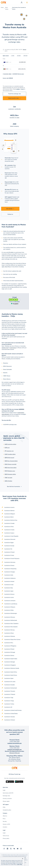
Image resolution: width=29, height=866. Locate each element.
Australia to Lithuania (9, 600)
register (18, 89)
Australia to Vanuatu (9, 717)
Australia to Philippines (10, 646)
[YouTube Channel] (17, 848)
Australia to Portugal (9, 652)
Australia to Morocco (9, 617)
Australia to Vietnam (9, 720)
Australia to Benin (9, 517)
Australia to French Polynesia (11, 558)
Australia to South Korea (10, 675)
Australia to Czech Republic (11, 536)
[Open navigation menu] (27, 2)
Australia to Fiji (8, 549)
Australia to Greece (9, 565)
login (6, 239)
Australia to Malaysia (9, 607)
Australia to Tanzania (9, 691)
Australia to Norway (9, 630)
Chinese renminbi (10, 464)
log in (22, 89)
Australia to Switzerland (10, 688)
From (4, 58)
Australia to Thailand (9, 694)
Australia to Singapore (10, 665)
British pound (9, 457)
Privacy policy (6, 838)
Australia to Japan (8, 591)
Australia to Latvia (9, 597)
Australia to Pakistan (9, 636)
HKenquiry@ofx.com (14, 753)
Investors (5, 827)
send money (13, 348)
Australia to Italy (8, 588)
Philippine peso (10, 471)
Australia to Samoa (9, 655)
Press (4, 818)
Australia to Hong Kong (10, 568)
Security (5, 821)
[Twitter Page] (11, 848)
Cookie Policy (19, 864)
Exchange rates (6, 795)
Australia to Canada (9, 523)
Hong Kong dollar (10, 467)
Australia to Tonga (9, 701)
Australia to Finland (9, 552)
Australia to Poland (9, 649)
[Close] (22, 858)
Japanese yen (9, 451)
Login (4, 790)
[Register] (21, 2)
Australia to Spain (8, 678)
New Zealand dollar (11, 461)
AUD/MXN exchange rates (10, 424)
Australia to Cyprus (9, 533)
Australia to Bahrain (9, 510)
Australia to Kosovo (9, 594)
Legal (4, 833)
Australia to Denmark (9, 539)
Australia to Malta (9, 610)
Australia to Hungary (9, 572)
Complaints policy (7, 810)
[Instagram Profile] (21, 848)
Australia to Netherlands (10, 620)
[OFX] (3, 2)
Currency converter (7, 798)
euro (7, 447)
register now (5, 348)
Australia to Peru (8, 642)
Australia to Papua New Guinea (12, 639)
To (3, 65)
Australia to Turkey (9, 704)
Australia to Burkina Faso (10, 520)
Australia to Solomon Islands (11, 668)
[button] (12, 56)
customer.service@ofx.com (14, 743)
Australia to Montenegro (10, 613)
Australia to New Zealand (10, 627)
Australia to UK (8, 707)
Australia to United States (11, 713)
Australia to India (8, 575)
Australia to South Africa (10, 672)
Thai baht (8, 477)
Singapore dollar (10, 474)
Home (2, 7)
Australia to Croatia (9, 530)
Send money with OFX (8, 793)
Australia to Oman (9, 633)
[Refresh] (3, 49)
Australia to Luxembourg (10, 604)
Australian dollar (10, 444)
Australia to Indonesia (9, 578)
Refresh (24, 49)
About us (5, 816)
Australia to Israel (8, 584)
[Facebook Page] (4, 848)
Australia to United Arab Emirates (13, 710)
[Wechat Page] (14, 848)
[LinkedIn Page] (7, 848)
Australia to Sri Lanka (9, 681)
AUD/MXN (21, 409)
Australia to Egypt (9, 542)
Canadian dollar (10, 454)
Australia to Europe (9, 546)
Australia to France (9, 555)
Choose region (6, 801)
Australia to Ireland (9, 581)
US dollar (8, 481)
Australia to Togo (8, 697)
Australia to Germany (9, 562)
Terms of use (6, 835)
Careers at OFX (6, 824)
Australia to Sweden (9, 685)
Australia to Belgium (9, 514)
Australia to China (9, 526)
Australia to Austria (9, 507)
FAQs (4, 807)
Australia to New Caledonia (11, 623)
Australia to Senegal (9, 662)
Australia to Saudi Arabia (10, 658)
